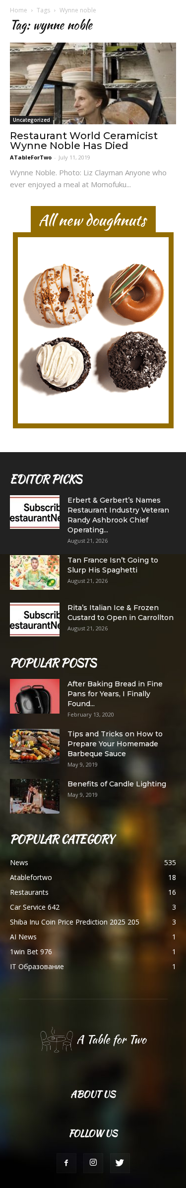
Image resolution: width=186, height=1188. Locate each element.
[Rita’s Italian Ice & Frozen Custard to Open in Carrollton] (35, 619)
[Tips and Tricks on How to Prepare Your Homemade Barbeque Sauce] (35, 746)
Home (18, 10)
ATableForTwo (31, 157)
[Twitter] (120, 1163)
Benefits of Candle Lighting (116, 783)
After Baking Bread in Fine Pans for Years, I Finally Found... (115, 693)
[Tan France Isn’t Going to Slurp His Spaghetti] (35, 572)
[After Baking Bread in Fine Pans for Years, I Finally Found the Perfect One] (35, 696)
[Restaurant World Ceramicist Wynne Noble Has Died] (93, 83)
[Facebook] (66, 1163)
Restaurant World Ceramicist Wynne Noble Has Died (84, 141)
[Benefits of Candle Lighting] (35, 796)
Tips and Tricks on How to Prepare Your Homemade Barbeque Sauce (115, 743)
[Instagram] (93, 1163)
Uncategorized (31, 119)
